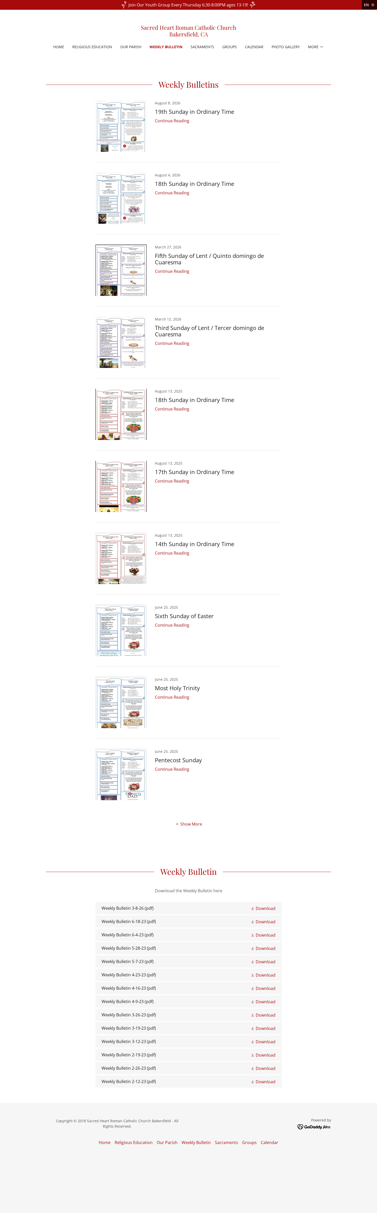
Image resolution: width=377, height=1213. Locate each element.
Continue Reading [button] (172, 121)
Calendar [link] (254, 46)
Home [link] (58, 46)
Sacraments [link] (202, 46)
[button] (316, 47)
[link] (188, 35)
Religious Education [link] (92, 46)
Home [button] (105, 1142)
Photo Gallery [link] (286, 46)
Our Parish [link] (130, 46)
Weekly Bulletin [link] (166, 46)
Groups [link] (229, 46)
